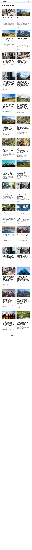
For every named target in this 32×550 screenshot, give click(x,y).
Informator (4, 1)
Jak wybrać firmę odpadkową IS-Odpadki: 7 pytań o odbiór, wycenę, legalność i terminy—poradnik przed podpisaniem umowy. (8, 149)
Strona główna (28, 1)
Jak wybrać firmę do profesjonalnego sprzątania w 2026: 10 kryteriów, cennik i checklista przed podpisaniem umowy (23, 127)
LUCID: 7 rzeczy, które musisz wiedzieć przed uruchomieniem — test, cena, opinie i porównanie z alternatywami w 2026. (8, 105)
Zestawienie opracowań (21, 1)
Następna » (18, 335)
